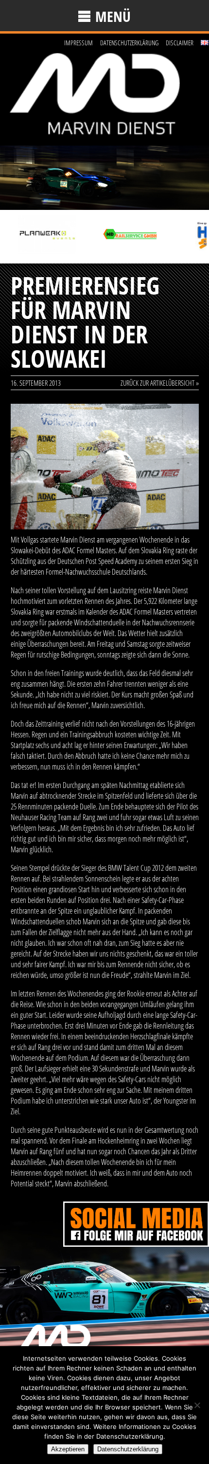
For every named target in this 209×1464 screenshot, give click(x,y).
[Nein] (197, 1405)
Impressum (78, 42)
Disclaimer (179, 42)
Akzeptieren (68, 1449)
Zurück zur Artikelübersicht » (160, 383)
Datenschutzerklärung (129, 42)
